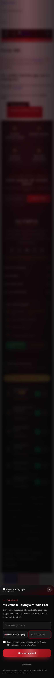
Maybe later (27, 664)
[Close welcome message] (49, 589)
